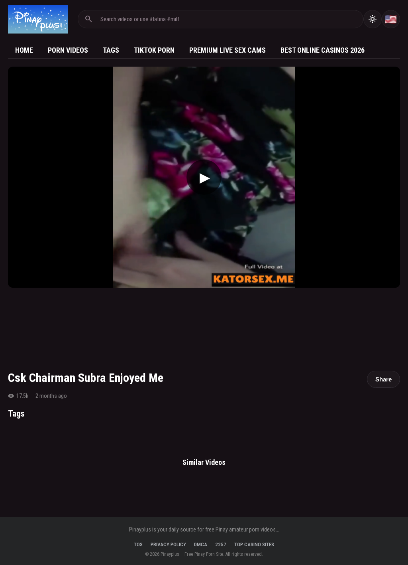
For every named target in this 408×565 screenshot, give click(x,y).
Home (24, 50)
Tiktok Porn (154, 50)
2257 (220, 544)
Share (383, 379)
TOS (138, 544)
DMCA (200, 544)
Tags (111, 50)
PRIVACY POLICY (168, 544)
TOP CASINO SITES (254, 544)
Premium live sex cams (227, 50)
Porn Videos (68, 50)
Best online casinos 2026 (322, 50)
